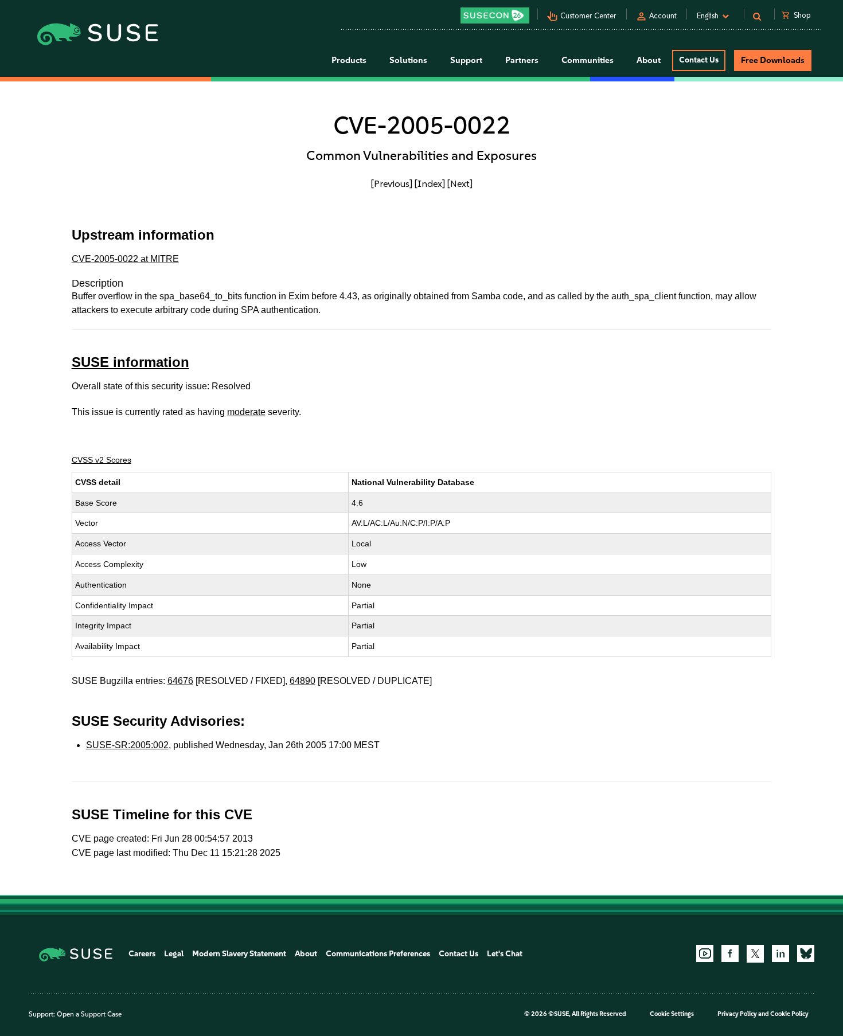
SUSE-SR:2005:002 (127, 745)
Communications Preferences (378, 954)
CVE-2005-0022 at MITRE (125, 259)
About (306, 954)
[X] (755, 953)
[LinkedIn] (780, 953)
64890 (302, 681)
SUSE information (130, 362)
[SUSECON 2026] (494, 15)
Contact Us (699, 60)
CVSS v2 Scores (101, 459)
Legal (174, 954)
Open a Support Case (89, 1014)
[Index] (430, 183)
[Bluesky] (805, 953)
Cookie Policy (789, 1014)
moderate (246, 412)
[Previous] (391, 183)
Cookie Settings (672, 1014)
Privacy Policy (737, 1014)
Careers (141, 954)
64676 (180, 681)
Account (663, 15)
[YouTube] (704, 953)
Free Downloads (773, 60)
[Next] (460, 183)
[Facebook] (730, 953)
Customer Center (588, 15)
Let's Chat (504, 954)
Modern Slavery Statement (239, 954)
